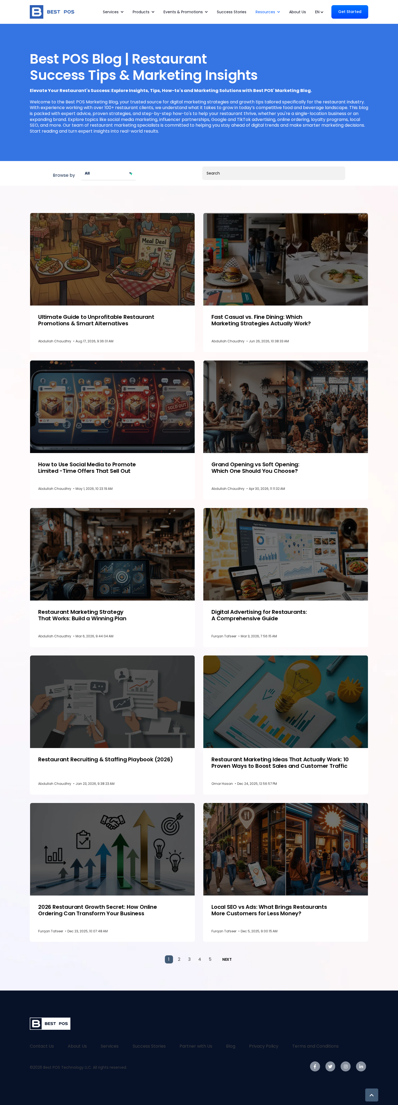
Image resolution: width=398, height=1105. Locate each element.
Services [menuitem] (110, 1046)
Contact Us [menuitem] (42, 1046)
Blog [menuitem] (230, 1046)
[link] (53, 11)
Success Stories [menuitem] (149, 1046)
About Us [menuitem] (77, 1046)
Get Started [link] (349, 11)
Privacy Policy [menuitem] (263, 1046)
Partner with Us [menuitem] (196, 1046)
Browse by (64, 175)
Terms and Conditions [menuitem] (315, 1046)
